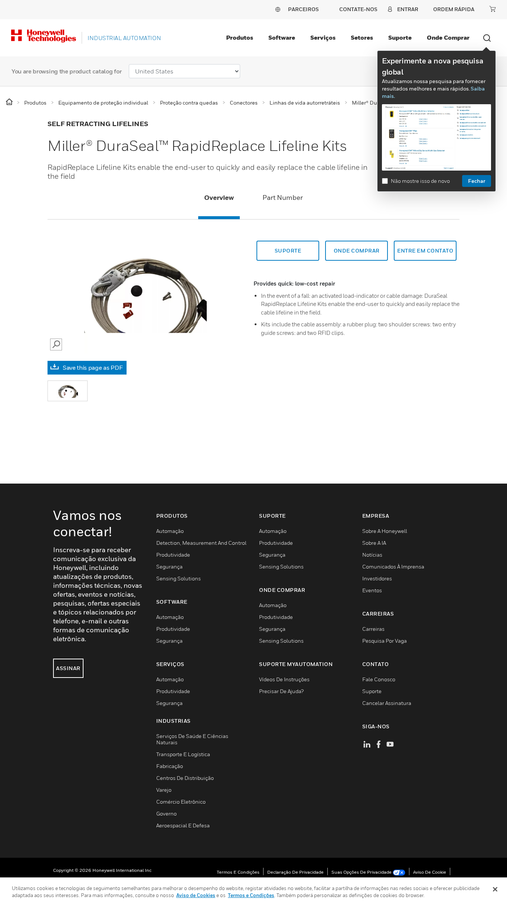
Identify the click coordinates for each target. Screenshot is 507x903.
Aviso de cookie (429, 872)
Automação (170, 531)
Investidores (377, 578)
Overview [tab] (219, 197)
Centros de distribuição (185, 778)
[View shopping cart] (492, 9)
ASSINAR (68, 668)
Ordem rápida (453, 9)
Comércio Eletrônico (181, 801)
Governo (166, 813)
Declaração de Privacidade (295, 872)
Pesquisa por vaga (384, 640)
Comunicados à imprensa (393, 566)
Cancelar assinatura (386, 703)
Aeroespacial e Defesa (183, 825)
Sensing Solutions (178, 578)
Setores (362, 37)
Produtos (239, 37)
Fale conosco (378, 679)
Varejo (163, 790)
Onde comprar (448, 37)
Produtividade (173, 554)
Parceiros (303, 9)
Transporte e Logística (183, 754)
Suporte (400, 37)
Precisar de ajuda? (281, 691)
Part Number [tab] (282, 197)
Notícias (372, 554)
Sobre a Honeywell (384, 531)
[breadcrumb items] (10, 102)
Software (281, 37)
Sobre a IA (374, 543)
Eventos (372, 590)
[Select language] (278, 9)
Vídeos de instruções (284, 679)
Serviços (323, 37)
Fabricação (169, 766)
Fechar (476, 181)
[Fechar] (495, 889)
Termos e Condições (238, 872)
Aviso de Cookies (195, 895)
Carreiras (373, 629)
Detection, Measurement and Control (201, 543)
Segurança (169, 566)
